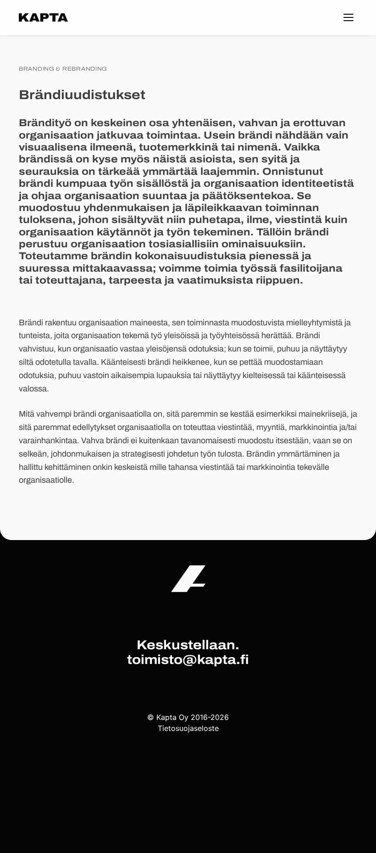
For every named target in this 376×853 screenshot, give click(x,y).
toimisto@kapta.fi (188, 660)
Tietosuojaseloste (188, 728)
